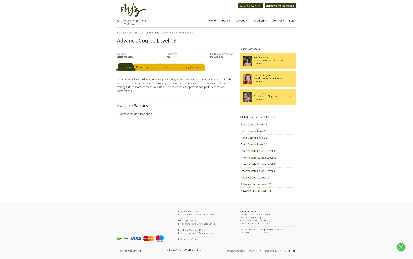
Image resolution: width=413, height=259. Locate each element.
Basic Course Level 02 (254, 131)
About (225, 20)
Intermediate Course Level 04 (258, 171)
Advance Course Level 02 (256, 184)
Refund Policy (270, 250)
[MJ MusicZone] (131, 14)
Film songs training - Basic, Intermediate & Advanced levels (196, 222)
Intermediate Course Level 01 (258, 151)
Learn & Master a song (250, 217)
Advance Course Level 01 (256, 177)
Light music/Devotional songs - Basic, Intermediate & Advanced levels (196, 231)
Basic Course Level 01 (254, 124)
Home (212, 20)
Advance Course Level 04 (256, 191)
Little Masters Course (188, 239)
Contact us (245, 232)
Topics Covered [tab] (165, 67)
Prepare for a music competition (255, 214)
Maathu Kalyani (262, 75)
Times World (135, 250)
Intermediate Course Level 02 (258, 157)
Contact (278, 20)
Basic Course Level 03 (254, 138)
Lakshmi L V (260, 93)
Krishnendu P (261, 57)
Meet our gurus (247, 229)
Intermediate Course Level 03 (258, 164)
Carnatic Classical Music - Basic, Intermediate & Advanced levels (196, 213)
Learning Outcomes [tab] (191, 67)
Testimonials (260, 20)
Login (292, 20)
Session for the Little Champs (254, 223)
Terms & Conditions (235, 250)
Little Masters (150, 32)
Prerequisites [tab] (143, 67)
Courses (240, 20)
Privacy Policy (254, 250)
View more (259, 64)
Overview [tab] (126, 67)
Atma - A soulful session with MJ (255, 220)
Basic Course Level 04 (254, 144)
